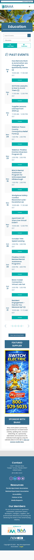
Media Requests (17, 500)
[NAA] (21, 531)
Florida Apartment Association (17, 488)
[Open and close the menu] (22, 6)
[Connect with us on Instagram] (19, 478)
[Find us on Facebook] (11, 478)
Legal (21, 546)
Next (28, 326)
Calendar (23, 46)
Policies (14, 497)
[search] (29, 35)
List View (10, 46)
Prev (5, 326)
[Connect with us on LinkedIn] (15, 478)
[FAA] (12, 531)
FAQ (20, 497)
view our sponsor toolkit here (19, 441)
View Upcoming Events (17, 335)
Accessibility (17, 494)
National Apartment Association (17, 491)
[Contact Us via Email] (23, 478)
